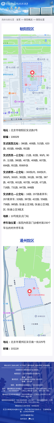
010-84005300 (21, 400)
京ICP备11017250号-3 (34, 409)
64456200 (35, 406)
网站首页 (7, 365)
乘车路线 (31, 365)
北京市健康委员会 (27, 415)
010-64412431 (38, 385)
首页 (18, 19)
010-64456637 (29, 389)
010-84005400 (14, 391)
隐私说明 (15, 365)
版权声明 (38, 365)
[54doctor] (31, 419)
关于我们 (23, 365)
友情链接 (46, 365)
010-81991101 (27, 394)
